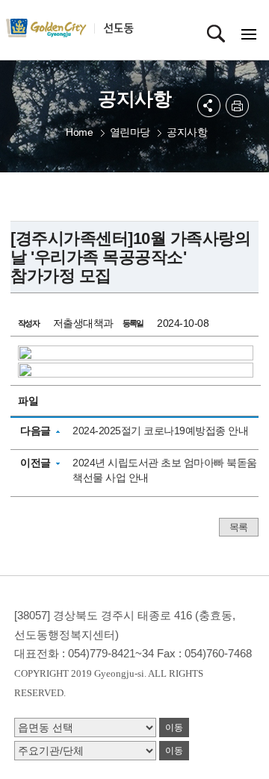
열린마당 (130, 132)
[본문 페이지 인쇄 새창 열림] (237, 105)
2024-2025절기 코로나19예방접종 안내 (160, 431)
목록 (238, 527)
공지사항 (187, 132)
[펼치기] (208, 105)
